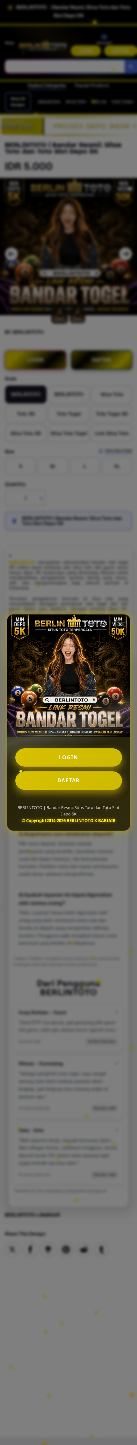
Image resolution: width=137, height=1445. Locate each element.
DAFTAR (68, 780)
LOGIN (68, 757)
